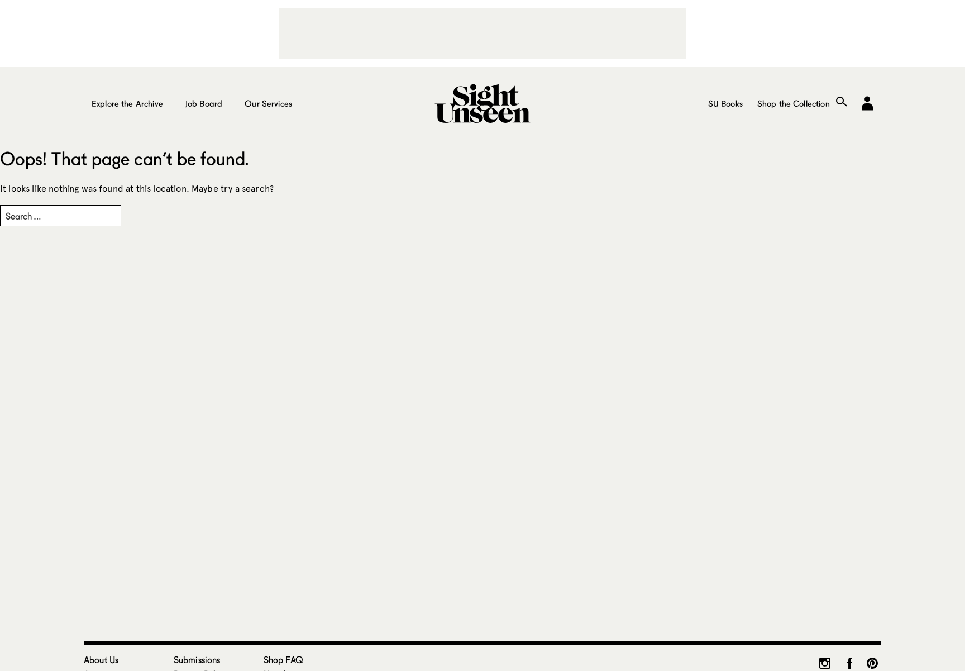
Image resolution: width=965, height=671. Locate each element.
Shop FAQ (283, 659)
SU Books (725, 103)
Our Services (268, 103)
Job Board (203, 103)
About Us (101, 659)
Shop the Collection (793, 103)
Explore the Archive (127, 103)
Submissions (197, 659)
